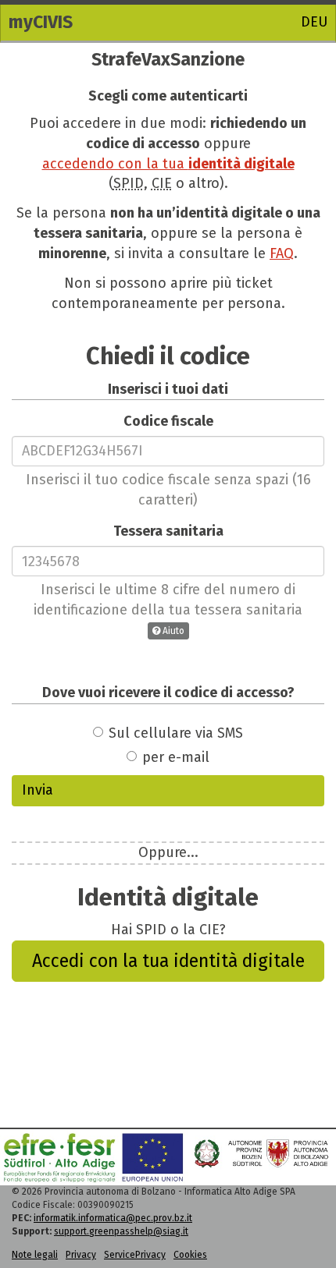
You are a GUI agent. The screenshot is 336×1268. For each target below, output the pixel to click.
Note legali (35, 1254)
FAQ (282, 253)
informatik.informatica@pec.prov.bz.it (113, 1218)
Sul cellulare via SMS (176, 733)
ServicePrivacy (135, 1254)
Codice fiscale (168, 421)
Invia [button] (37, 790)
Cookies (190, 1254)
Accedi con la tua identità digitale (168, 961)
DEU (314, 21)
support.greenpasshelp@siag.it (121, 1231)
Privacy (81, 1254)
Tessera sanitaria (168, 531)
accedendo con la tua (168, 163)
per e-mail (175, 757)
